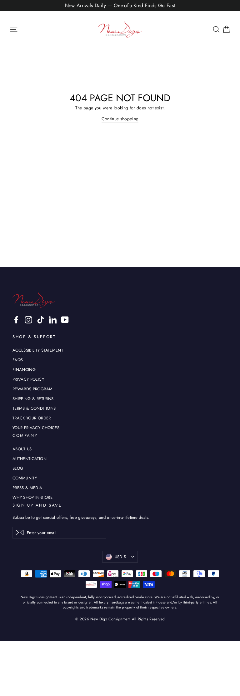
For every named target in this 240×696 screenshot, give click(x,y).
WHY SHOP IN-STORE (32, 497)
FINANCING (24, 370)
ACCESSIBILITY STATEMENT (37, 350)
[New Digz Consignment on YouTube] (65, 319)
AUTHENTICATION (29, 459)
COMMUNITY (24, 478)
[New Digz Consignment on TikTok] (40, 319)
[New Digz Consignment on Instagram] (28, 319)
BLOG (17, 468)
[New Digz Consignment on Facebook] (16, 319)
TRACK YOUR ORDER (31, 418)
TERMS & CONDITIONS (34, 408)
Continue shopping (120, 119)
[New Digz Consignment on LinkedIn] (53, 319)
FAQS (17, 360)
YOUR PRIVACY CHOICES (35, 428)
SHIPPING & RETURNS (32, 399)
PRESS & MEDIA (27, 488)
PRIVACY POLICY (28, 379)
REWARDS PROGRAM (32, 389)
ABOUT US (22, 449)
